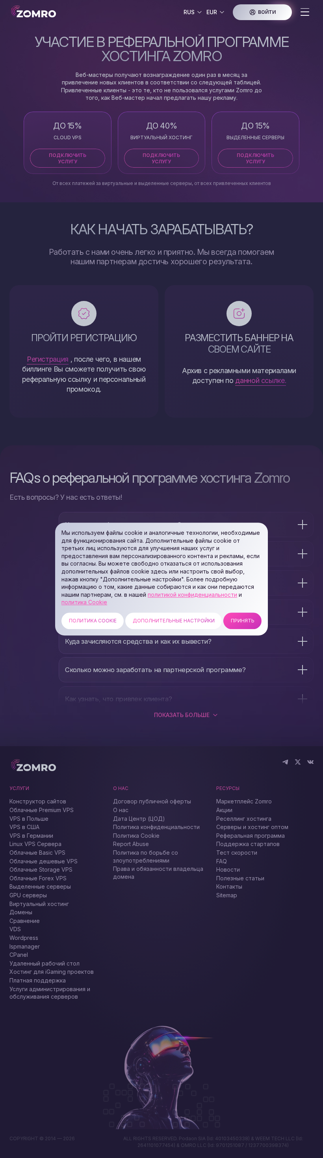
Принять (242, 621)
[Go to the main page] (39, 12)
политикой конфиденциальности (192, 594)
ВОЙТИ (267, 12)
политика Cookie (84, 602)
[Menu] (305, 12)
